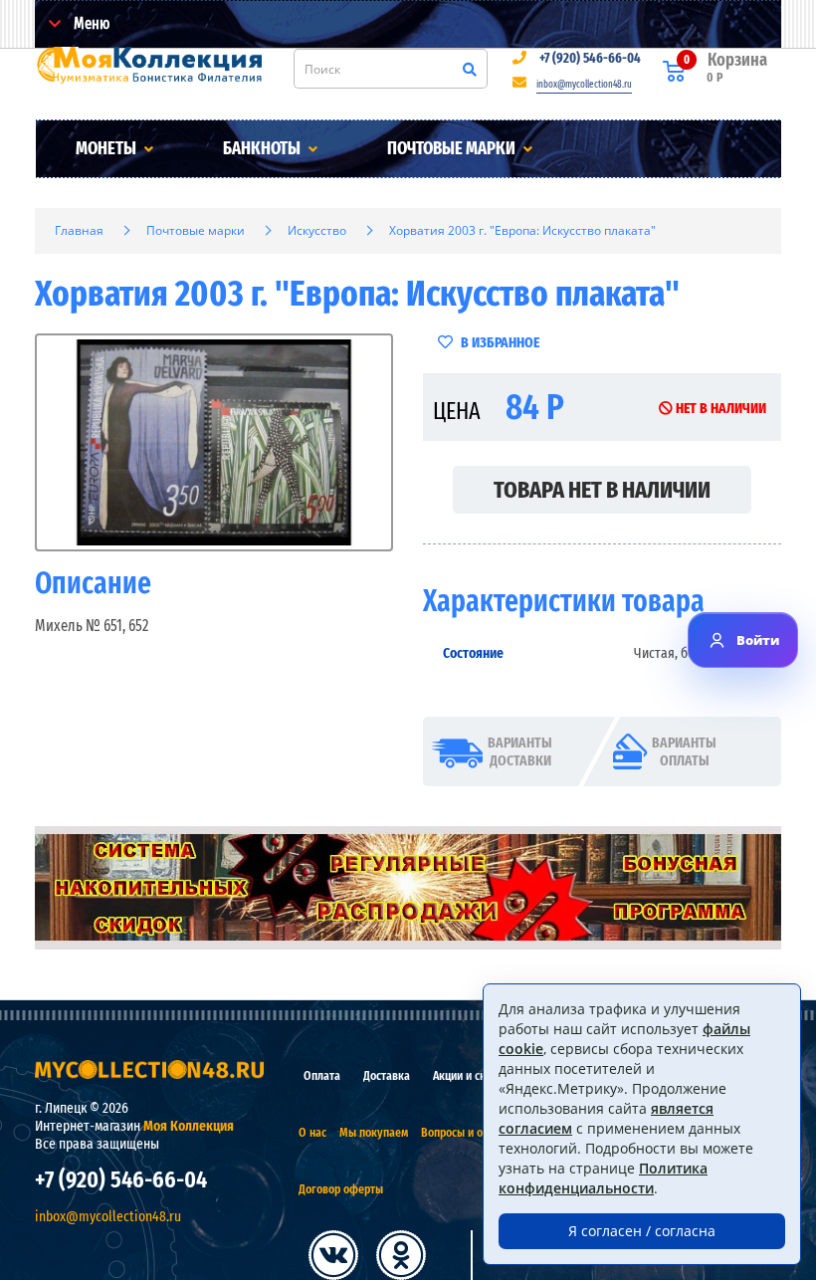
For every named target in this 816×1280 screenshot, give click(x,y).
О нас (312, 1132)
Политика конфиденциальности (603, 1178)
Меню (90, 23)
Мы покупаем (373, 1132)
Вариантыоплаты (684, 751)
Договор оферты (341, 1188)
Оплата (322, 1075)
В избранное (498, 342)
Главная (79, 230)
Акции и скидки (471, 1075)
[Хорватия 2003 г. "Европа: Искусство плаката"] (214, 442)
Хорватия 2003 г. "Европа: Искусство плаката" (522, 230)
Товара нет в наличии (602, 490)
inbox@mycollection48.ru (584, 85)
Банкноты (263, 148)
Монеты (107, 148)
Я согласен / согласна (641, 1230)
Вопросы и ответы (466, 1132)
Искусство (317, 230)
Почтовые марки (452, 148)
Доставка (386, 1075)
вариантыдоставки (520, 751)
